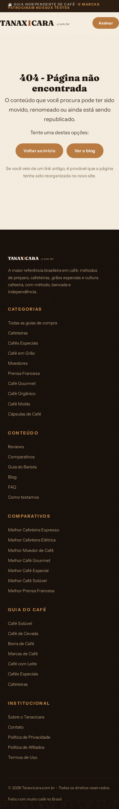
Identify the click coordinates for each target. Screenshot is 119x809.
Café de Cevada (23, 633)
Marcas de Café (23, 653)
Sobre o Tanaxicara (26, 717)
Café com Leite (22, 664)
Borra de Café (21, 643)
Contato (15, 727)
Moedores (18, 363)
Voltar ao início (39, 150)
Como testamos (23, 497)
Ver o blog (85, 150)
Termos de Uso (22, 757)
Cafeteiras (18, 333)
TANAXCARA (35, 23)
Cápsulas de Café (24, 414)
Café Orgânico (21, 393)
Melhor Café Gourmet (29, 560)
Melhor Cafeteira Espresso (33, 530)
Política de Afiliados (26, 747)
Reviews (16, 446)
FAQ (12, 487)
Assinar (106, 22)
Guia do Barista (22, 467)
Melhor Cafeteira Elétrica (32, 540)
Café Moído (19, 404)
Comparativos (21, 457)
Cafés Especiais (23, 343)
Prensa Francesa (24, 373)
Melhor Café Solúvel (27, 580)
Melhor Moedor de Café (31, 550)
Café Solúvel (20, 623)
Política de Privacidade (29, 737)
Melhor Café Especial (28, 570)
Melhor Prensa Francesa (31, 590)
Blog (12, 477)
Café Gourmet (22, 383)
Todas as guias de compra (32, 323)
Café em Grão (21, 353)
